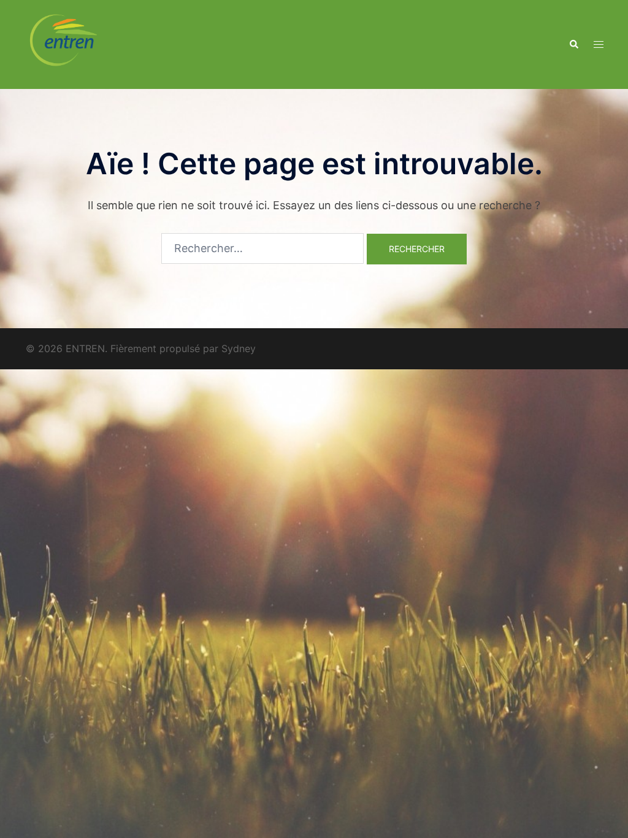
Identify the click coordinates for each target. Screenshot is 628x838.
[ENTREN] (63, 43)
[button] (573, 44)
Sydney (238, 348)
